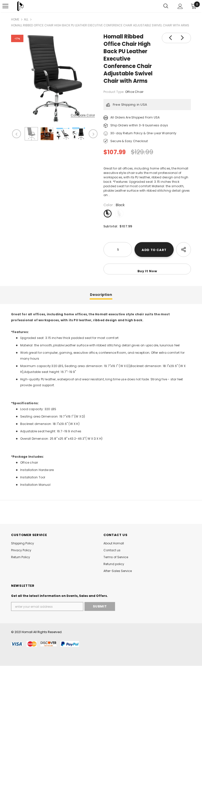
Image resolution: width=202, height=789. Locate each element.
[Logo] (20, 6)
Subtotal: (110, 226)
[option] (55, 78)
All (26, 19)
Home (15, 19)
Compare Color (83, 115)
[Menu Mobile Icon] (5, 6)
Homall (27, 632)
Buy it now (147, 271)
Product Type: (113, 92)
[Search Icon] (165, 6)
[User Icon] (180, 6)
